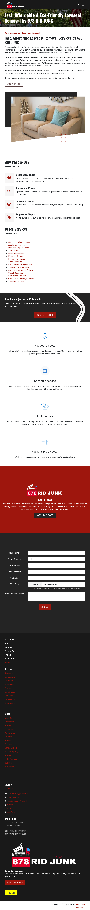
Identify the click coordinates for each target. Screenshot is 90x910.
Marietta (8, 718)
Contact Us (10, 788)
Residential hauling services (20, 264)
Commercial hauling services (21, 278)
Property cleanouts (17, 259)
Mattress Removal (16, 256)
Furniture (9, 681)
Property (9, 688)
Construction (10, 692)
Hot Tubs (9, 695)
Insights (8, 662)
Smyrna (8, 744)
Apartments (10, 703)
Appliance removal (16, 245)
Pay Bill (11, 892)
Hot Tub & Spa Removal (19, 248)
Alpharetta (9, 729)
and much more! (17, 281)
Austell (8, 755)
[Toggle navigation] (83, 4)
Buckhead (9, 763)
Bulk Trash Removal (17, 276)
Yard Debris (10, 699)
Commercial (10, 677)
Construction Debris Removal (21, 270)
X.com (10, 805)
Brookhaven (10, 766)
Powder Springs (12, 751)
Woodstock (10, 736)
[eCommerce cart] (78, 4)
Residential (9, 673)
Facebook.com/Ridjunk (17, 801)
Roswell (8, 740)
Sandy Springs (11, 748)
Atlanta (8, 725)
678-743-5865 (14, 797)
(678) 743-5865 (45, 315)
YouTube (11, 812)
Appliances (9, 684)
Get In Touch (14, 83)
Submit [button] (45, 607)
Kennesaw (9, 721)
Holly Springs (11, 759)
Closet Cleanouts (15, 273)
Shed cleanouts (15, 262)
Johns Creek (10, 733)
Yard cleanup (14, 250)
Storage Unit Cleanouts (18, 267)
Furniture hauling (16, 253)
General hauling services (19, 242)
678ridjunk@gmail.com (18, 793)
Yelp (9, 808)
